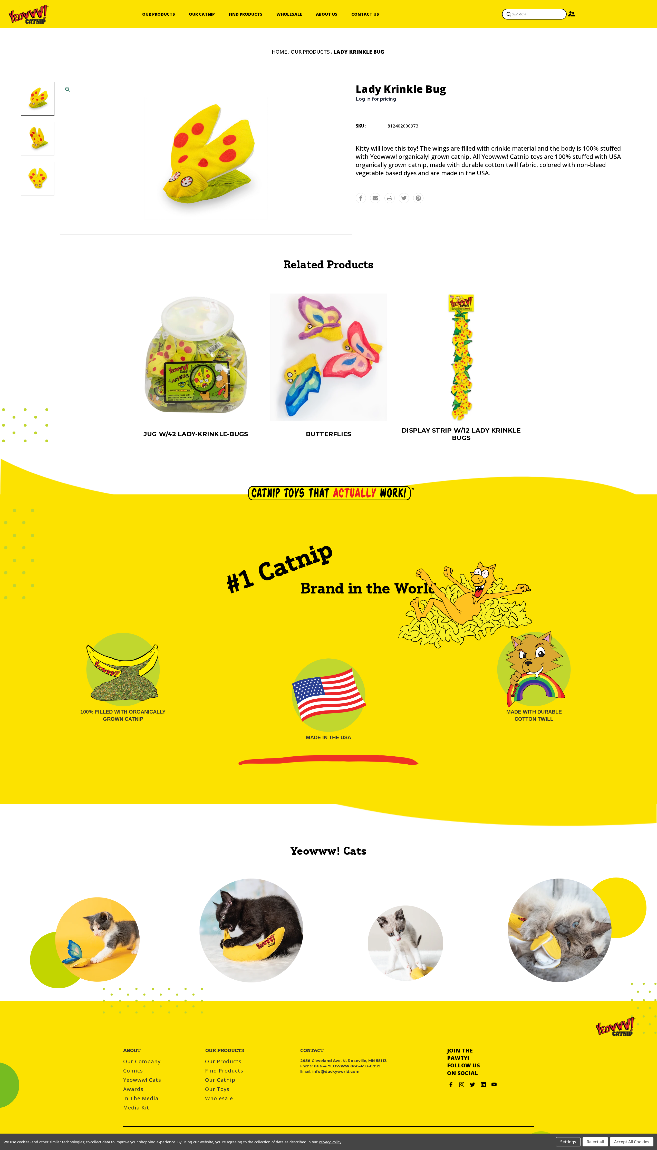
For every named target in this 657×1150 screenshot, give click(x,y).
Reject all (595, 1142)
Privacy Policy (330, 1141)
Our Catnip (202, 14)
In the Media (141, 1098)
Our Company (142, 1061)
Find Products (246, 14)
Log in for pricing (376, 99)
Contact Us (365, 14)
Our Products (158, 14)
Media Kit (136, 1107)
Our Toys (217, 1089)
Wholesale (289, 14)
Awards (133, 1089)
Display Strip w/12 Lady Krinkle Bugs (461, 434)
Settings (568, 1142)
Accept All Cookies (631, 1142)
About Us (326, 14)
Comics (133, 1070)
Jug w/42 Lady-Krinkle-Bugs (196, 434)
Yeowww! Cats (142, 1079)
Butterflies (328, 434)
